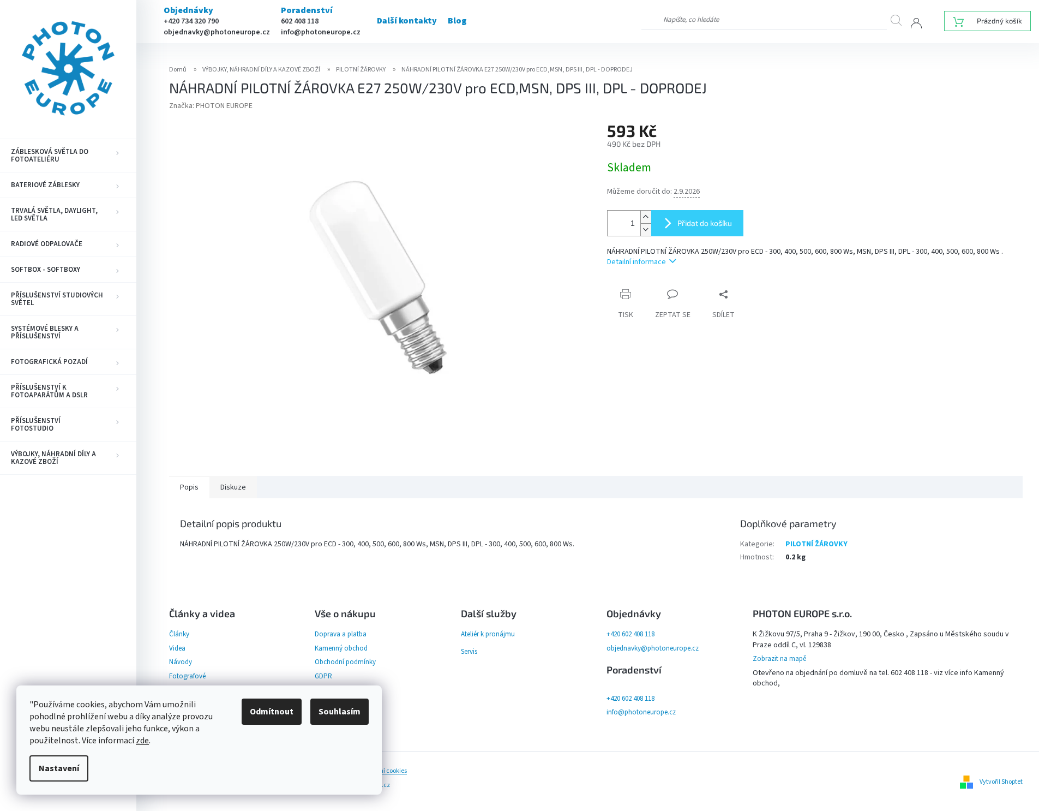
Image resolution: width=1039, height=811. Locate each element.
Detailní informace (636, 262)
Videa (177, 648)
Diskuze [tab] (233, 487)
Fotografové (187, 676)
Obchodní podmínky (345, 662)
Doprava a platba (341, 634)
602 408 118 (300, 21)
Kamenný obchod (341, 648)
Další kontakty (407, 21)
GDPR (323, 676)
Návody (180, 662)
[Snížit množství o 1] (645, 229)
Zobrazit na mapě (779, 659)
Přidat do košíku (704, 223)
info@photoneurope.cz (321, 32)
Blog (457, 21)
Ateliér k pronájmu (488, 634)
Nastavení (59, 768)
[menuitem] (68, 155)
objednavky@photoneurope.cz (217, 32)
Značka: (211, 105)
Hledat (900, 20)
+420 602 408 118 (630, 634)
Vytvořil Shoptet (1001, 781)
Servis (469, 652)
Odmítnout (271, 712)
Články (179, 634)
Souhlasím (340, 712)
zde (142, 741)
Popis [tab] (189, 487)
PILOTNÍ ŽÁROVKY (816, 544)
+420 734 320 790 (191, 21)
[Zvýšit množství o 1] (645, 217)
